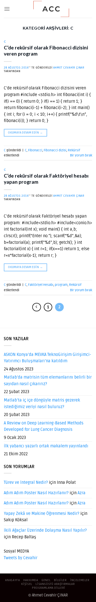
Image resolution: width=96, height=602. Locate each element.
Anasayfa (12, 580)
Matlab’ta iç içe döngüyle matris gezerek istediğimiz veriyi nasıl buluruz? (42, 403)
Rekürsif (74, 150)
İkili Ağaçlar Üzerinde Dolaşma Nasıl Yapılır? (45, 530)
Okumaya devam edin (25, 133)
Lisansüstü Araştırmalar (55, 584)
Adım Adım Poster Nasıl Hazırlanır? (36, 493)
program (61, 285)
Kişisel (26, 584)
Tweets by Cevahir (20, 557)
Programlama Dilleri (48, 588)
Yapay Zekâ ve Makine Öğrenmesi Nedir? (41, 513)
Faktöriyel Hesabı (40, 285)
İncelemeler (80, 580)
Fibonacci (35, 150)
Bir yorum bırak (81, 155)
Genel (45, 580)
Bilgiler (60, 580)
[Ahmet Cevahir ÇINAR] (51, 9)
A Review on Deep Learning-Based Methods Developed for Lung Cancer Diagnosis (43, 426)
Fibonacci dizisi (55, 150)
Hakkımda (30, 580)
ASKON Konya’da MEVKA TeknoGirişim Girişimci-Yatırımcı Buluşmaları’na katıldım (47, 358)
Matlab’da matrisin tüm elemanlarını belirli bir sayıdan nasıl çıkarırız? (48, 380)
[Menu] (7, 9)
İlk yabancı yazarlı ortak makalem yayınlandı (46, 446)
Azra (82, 493)
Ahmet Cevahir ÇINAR (68, 67)
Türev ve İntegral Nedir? (26, 482)
